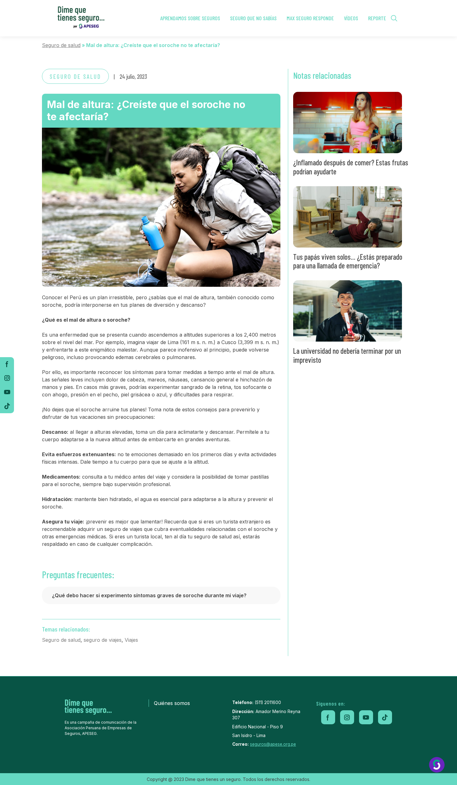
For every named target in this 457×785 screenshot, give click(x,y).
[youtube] (7, 392)
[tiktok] (7, 406)
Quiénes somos (172, 703)
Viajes (131, 640)
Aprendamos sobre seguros (190, 18)
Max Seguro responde (310, 18)
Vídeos (351, 18)
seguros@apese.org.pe (273, 744)
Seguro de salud (61, 45)
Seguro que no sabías (253, 18)
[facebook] (7, 364)
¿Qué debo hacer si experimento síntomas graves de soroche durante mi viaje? (149, 595)
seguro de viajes (103, 640)
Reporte (377, 18)
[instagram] (7, 378)
